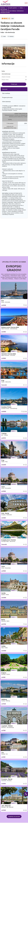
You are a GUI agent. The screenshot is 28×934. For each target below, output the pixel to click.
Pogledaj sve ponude (14, 816)
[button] (3, 57)
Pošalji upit (14, 84)
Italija (21, 7)
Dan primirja (4, 9)
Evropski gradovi (12, 7)
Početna (3, 7)
